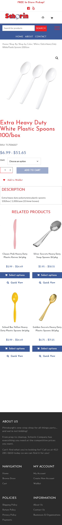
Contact (40, 37)
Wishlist (37, 483)
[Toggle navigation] (57, 28)
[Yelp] (33, 9)
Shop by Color (25, 44)
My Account (40, 17)
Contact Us (39, 510)
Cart (4, 483)
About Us (38, 505)
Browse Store (8, 478)
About (29, 37)
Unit (2, 160)
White (36, 44)
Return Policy (9, 510)
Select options (17, 275)
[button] (57, 58)
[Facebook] (28, 9)
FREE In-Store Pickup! (31, 2)
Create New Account (43, 478)
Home (19, 37)
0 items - (49, 17)
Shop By (13, 44)
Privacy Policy (9, 515)
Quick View (17, 283)
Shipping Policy (9, 505)
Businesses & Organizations (46, 515)
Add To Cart (32, 170)
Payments (7, 520)
